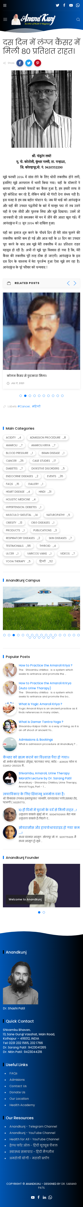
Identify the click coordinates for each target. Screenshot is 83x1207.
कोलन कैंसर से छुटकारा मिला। (27, 376)
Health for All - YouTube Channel (34, 1139)
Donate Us (17, 1092)
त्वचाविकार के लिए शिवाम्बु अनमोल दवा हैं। (33, 794)
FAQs (13, 1073)
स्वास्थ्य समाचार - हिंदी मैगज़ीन (31, 1152)
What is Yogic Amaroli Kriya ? (40, 704)
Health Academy (22, 1105)
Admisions (17, 1079)
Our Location (19, 1098)
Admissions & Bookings (36, 739)
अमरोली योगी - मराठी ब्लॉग (29, 1158)
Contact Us (18, 1086)
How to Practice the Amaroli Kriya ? (45, 665)
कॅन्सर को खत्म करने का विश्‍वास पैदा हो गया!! (36, 757)
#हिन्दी (36, 406)
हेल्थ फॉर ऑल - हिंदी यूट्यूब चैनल (33, 1145)
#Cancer (24, 406)
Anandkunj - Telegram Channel (33, 1126)
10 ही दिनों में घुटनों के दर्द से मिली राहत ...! (48, 810)
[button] (19, 63)
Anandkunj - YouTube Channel (32, 1133)
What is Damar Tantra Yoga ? (41, 722)
